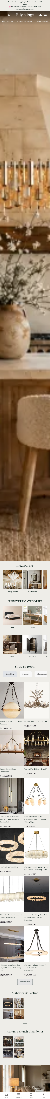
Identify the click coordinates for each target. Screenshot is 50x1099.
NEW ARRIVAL (7, 22)
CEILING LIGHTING (24, 22)
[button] (4, 15)
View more (25, 982)
